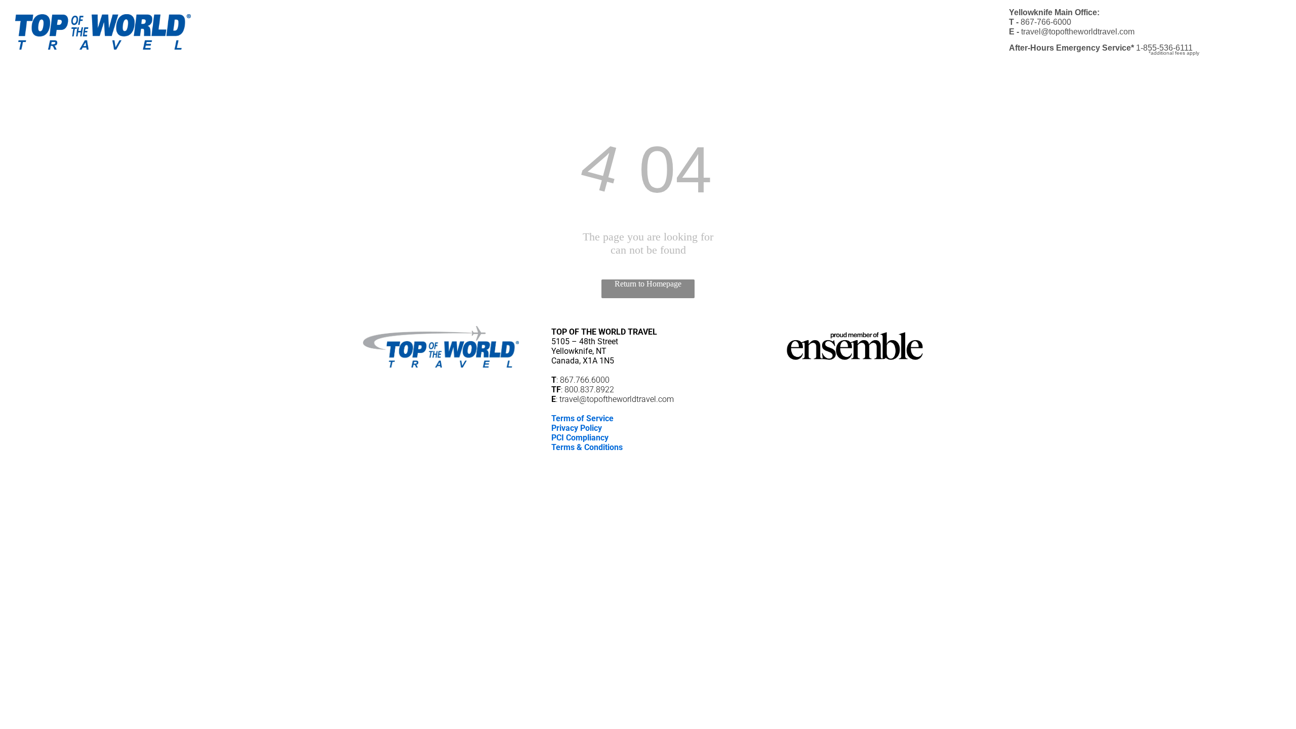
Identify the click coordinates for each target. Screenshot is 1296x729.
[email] (648, 462)
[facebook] (630, 462)
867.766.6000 (585, 380)
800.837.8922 (589, 389)
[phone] (665, 462)
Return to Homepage (648, 283)
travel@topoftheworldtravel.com (616, 399)
